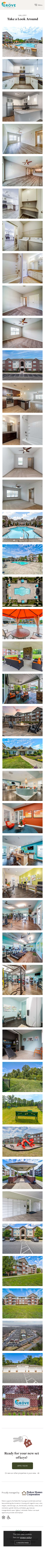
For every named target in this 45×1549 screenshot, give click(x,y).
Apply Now (22, 1465)
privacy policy (26, 1537)
